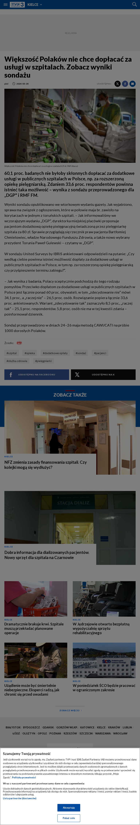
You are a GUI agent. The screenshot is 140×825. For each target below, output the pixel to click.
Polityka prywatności (24, 777)
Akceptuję (69, 807)
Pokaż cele (69, 818)
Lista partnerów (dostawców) (19, 798)
